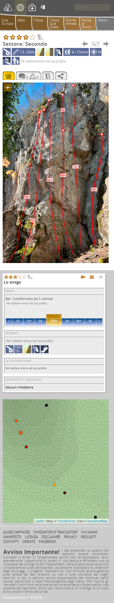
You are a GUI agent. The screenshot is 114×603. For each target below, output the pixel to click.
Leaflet (39, 521)
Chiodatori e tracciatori (55, 532)
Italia (21, 20)
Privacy (70, 536)
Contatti (11, 541)
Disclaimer (51, 536)
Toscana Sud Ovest (56, 23)
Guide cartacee (16, 532)
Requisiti (88, 536)
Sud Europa (7, 22)
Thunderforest (66, 521)
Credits (28, 541)
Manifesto (12, 536)
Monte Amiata (71, 22)
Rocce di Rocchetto (89, 23)
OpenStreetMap (97, 521)
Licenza (31, 536)
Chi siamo (89, 532)
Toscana (40, 20)
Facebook (47, 541)
